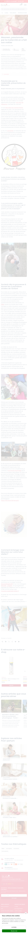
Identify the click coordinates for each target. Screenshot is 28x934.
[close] (26, 913)
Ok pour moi (14, 931)
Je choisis (14, 927)
